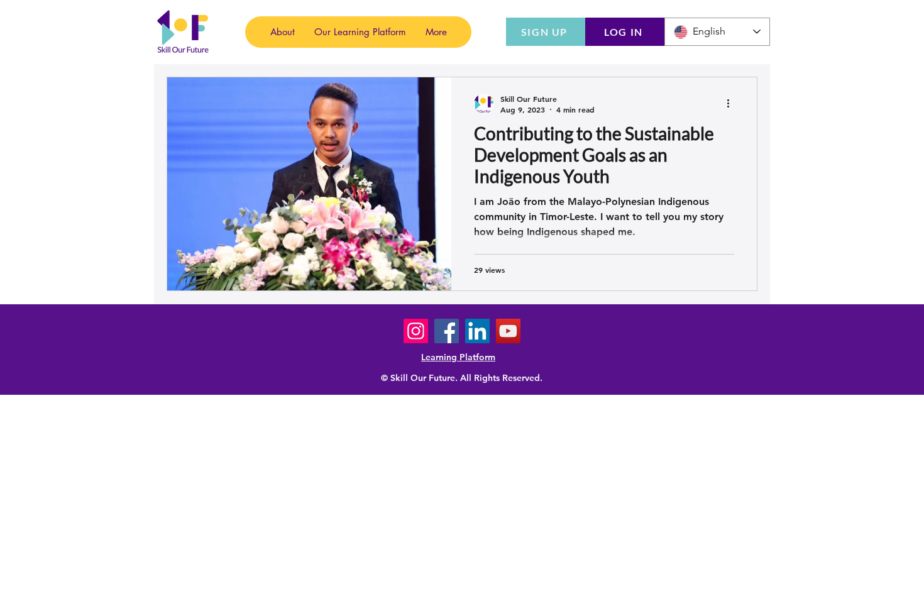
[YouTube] (508, 331)
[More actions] (732, 103)
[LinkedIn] (477, 331)
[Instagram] (416, 331)
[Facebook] (446, 331)
